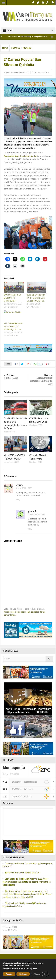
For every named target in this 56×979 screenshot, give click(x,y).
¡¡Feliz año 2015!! (11, 376)
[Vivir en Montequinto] (28, 16)
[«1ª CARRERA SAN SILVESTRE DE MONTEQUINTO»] (14, 316)
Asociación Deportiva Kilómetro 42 (20, 156)
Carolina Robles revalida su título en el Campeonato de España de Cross (15, 423)
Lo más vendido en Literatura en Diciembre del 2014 (41, 379)
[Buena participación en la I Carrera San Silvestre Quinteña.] (36, 287)
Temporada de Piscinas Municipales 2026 (22, 872)
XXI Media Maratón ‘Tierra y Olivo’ (38, 457)
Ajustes (37, 974)
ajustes (33, 968)
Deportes (15, 48)
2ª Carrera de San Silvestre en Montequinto (12, 298)
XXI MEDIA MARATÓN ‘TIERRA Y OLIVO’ (14, 457)
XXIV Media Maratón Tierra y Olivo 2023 (38, 420)
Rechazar (23, 974)
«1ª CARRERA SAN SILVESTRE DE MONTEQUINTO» (13, 326)
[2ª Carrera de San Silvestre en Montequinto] (14, 287)
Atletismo (27, 48)
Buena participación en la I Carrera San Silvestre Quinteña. (36, 298)
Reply (18, 499)
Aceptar (9, 974)
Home (5, 48)
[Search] (49, 659)
